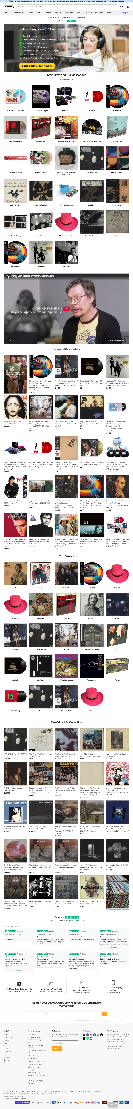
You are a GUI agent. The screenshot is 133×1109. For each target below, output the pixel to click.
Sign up (57, 1049)
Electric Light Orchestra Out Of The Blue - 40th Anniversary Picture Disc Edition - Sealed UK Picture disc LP (40, 385)
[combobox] (64, 6)
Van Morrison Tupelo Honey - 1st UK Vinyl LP (117, 755)
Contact (109, 13)
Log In (125, 13)
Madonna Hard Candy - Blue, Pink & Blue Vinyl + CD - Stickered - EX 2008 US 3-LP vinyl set (117, 791)
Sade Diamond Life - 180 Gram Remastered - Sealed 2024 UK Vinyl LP (91, 541)
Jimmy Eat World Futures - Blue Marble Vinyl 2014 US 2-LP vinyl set (91, 867)
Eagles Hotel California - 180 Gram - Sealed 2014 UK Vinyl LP (91, 424)
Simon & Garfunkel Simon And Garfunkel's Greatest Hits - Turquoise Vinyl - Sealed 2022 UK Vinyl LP (66, 542)
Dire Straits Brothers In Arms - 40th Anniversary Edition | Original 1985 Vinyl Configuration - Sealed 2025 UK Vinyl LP (117, 426)
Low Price (69, 13)
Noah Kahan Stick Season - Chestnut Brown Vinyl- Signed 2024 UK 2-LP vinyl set (91, 829)
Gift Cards (31, 1056)
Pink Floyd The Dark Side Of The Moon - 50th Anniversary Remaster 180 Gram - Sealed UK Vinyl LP (15, 465)
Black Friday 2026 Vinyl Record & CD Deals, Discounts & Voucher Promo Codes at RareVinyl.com (73, 1091)
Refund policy (26, 1091)
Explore (58, 13)
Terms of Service (34, 1067)
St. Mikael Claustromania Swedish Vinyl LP (13, 789)
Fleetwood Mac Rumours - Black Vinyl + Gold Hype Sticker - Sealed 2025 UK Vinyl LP (117, 383)
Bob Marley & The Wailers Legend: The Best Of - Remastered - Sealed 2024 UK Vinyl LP (117, 504)
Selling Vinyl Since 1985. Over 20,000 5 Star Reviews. (66, 17)
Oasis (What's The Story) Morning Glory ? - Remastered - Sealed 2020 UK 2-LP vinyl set (40, 425)
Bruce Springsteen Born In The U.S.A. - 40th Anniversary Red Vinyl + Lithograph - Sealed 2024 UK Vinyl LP (117, 542)
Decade (48, 13)
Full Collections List (37, 1091)
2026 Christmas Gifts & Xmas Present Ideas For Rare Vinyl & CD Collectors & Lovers (28, 1093)
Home (6, 13)
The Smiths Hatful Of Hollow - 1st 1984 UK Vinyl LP (15, 828)
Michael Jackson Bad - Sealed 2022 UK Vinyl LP (15, 502)
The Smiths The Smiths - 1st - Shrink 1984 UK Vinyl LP (66, 755)
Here (70, 80)
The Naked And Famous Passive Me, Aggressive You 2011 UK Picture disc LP (14, 867)
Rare (39, 13)
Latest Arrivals (17, 13)
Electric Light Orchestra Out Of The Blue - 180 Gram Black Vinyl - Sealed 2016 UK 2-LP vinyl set (91, 504)
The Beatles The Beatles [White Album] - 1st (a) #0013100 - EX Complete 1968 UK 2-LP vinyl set (90, 791)
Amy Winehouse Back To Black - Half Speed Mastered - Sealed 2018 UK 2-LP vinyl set (66, 383)
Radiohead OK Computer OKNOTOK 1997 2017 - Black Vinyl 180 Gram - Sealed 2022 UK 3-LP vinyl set (117, 465)
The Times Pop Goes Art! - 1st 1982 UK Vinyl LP (40, 755)
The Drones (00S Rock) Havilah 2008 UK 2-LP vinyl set (41, 828)
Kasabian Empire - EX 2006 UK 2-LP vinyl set (90, 902)
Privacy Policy (32, 1070)
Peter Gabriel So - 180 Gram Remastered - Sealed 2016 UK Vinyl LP (40, 541)
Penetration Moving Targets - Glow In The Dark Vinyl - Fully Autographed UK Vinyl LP (40, 790)
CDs (79, 13)
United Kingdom (39, 1103)
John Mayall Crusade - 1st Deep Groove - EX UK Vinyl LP (91, 755)
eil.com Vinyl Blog (34, 1073)
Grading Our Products (35, 1064)
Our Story (99, 13)
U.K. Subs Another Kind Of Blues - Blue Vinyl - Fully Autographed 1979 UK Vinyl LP (117, 829)
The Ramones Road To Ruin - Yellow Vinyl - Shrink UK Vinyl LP (66, 790)
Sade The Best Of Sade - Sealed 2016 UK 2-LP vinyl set (15, 423)
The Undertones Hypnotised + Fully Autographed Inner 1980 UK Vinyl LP (66, 867)
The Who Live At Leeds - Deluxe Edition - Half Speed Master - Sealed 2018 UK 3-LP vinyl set (66, 465)
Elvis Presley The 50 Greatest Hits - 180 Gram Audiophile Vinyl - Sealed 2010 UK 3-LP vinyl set (15, 542)
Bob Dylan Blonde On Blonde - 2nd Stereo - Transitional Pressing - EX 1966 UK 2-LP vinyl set (66, 830)
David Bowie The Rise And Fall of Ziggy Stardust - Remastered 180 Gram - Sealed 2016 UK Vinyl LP (66, 504)
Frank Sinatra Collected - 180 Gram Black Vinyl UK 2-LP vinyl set (91, 383)
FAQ (56, 1093)
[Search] (114, 6)
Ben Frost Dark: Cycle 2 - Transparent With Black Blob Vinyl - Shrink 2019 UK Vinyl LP (15, 903)
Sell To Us (88, 13)
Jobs (29, 1042)
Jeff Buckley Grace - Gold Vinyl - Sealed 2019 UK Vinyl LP (92, 463)
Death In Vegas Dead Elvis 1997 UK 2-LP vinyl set (64, 902)
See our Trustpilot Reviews (37, 1061)
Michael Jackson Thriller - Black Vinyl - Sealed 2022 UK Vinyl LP (65, 424)
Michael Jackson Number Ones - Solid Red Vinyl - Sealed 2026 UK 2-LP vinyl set (41, 464)
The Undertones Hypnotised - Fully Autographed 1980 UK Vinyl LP (40, 867)
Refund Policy (32, 1058)
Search (6, 1091)
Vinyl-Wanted (26, 991)
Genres (30, 13)
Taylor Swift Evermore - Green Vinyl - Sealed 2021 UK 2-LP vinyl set (40, 503)
